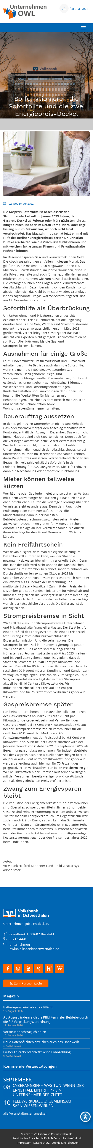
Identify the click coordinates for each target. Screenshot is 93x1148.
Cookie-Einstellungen (65, 1143)
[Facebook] (7, 968)
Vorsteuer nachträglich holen (24, 1032)
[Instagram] (18, 968)
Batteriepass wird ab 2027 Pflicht (28, 1007)
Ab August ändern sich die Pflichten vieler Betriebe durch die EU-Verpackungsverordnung (45, 1019)
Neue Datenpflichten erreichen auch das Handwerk (41, 1042)
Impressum (24, 1143)
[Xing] (38, 968)
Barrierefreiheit (72, 1138)
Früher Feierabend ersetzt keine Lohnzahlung (37, 1052)
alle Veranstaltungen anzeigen (25, 1113)
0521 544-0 (17, 939)
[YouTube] (28, 968)
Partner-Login (79, 8)
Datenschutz (41, 1143)
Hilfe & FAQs (49, 1138)
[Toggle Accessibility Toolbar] (85, 1117)
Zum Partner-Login (27, 983)
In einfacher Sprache (26, 1138)
